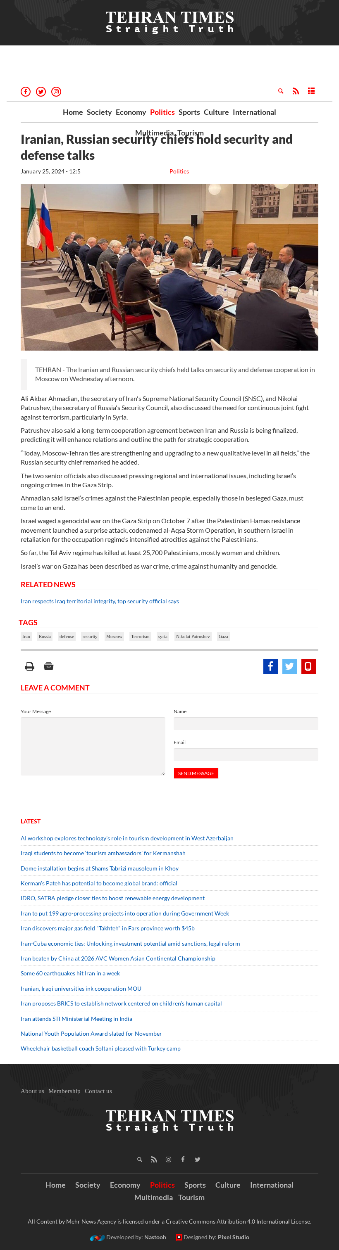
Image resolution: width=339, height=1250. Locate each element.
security (90, 636)
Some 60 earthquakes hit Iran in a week (70, 973)
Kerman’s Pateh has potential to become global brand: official (99, 883)
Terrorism (140, 636)
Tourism (190, 132)
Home (73, 111)
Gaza (223, 636)
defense (67, 636)
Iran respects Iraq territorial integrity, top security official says (100, 601)
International (254, 111)
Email (180, 742)
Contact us (98, 1091)
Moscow (114, 636)
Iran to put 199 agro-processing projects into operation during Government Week (125, 913)
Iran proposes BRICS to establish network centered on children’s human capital (121, 1003)
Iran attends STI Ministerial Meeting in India (76, 1018)
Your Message (36, 711)
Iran (26, 636)
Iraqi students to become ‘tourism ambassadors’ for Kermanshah (103, 852)
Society (99, 111)
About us (32, 1091)
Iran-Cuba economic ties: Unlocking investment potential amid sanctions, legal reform (130, 943)
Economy (131, 111)
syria (162, 636)
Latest (31, 821)
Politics (162, 111)
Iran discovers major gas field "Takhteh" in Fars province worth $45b (108, 928)
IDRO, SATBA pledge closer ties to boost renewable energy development (113, 897)
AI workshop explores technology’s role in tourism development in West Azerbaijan (127, 838)
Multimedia (154, 132)
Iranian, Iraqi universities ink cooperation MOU (81, 988)
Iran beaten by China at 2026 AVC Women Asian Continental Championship (118, 958)
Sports (189, 111)
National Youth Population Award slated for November (91, 1033)
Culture (216, 111)
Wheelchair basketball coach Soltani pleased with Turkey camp (101, 1048)
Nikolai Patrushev (193, 636)
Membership (64, 1091)
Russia (45, 636)
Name (180, 711)
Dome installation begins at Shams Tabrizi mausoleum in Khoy (100, 868)
